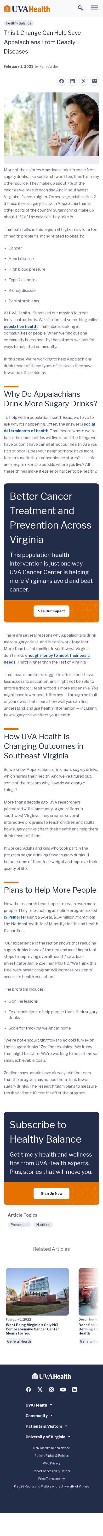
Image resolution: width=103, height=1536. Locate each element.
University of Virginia (45, 1437)
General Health (19, 1341)
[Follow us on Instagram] (51, 1389)
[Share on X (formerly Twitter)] (83, 81)
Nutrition (43, 1225)
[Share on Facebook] (61, 81)
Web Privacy (51, 1463)
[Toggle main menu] (94, 8)
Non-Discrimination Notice (51, 1448)
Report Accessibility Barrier (51, 1471)
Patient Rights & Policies (52, 1455)
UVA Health (36, 1405)
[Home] (27, 8)
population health (20, 326)
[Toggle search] (80, 8)
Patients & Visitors (44, 1426)
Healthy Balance (19, 23)
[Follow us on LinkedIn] (74, 1389)
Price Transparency (51, 1479)
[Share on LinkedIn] (72, 81)
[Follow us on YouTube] (63, 1389)
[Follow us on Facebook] (28, 1389)
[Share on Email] (94, 81)
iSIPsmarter (15, 917)
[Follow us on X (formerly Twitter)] (40, 1389)
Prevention (20, 1225)
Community (37, 1416)
